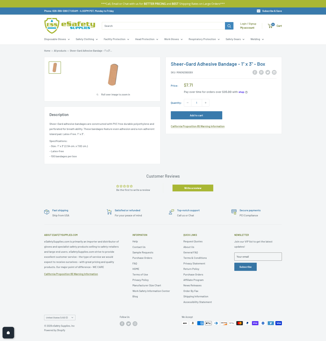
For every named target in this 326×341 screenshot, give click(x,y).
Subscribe (245, 266)
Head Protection (145, 39)
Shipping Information (195, 296)
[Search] (229, 26)
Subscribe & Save (272, 10)
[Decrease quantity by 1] (187, 102)
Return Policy (191, 268)
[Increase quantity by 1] (205, 102)
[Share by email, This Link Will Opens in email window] (274, 72)
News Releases (192, 285)
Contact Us (139, 246)
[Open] (8, 332)
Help (135, 241)
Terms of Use (140, 274)
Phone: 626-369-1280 (56, 10)
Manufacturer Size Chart (146, 285)
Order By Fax (190, 290)
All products (60, 50)
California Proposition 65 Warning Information (198, 126)
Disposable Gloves (55, 39)
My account (247, 27)
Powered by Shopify (54, 330)
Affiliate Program (193, 279)
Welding (255, 39)
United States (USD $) (57, 317)
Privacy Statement (194, 263)
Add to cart (196, 115)
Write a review (193, 188)
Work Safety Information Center (151, 290)
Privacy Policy (140, 279)
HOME (135, 268)
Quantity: (176, 102)
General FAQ (190, 252)
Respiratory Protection (202, 39)
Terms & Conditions (195, 257)
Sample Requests (142, 252)
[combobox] (163, 26)
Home (47, 50)
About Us (188, 246)
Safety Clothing (85, 39)
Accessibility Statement (197, 301)
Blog (135, 296)
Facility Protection (114, 39)
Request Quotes (193, 241)
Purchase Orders (142, 257)
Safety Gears (233, 39)
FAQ (134, 263)
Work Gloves (171, 39)
